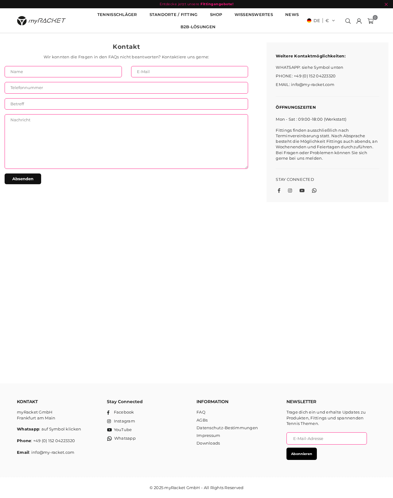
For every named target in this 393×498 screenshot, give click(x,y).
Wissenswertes (254, 14)
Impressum (208, 435)
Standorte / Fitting (174, 14)
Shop (216, 14)
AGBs (202, 420)
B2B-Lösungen (198, 26)
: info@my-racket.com (51, 452)
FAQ (200, 412)
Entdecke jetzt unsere (196, 4)
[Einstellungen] (359, 20)
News (292, 14)
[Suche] (348, 20)
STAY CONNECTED (295, 179)
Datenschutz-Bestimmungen (227, 427)
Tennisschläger (117, 14)
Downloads (208, 443)
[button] (321, 20)
